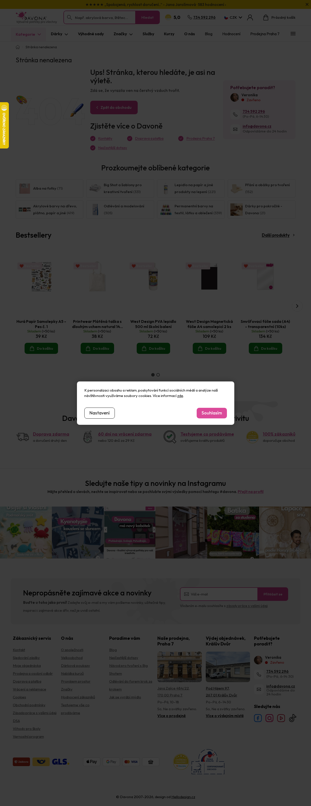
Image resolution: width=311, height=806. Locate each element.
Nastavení (99, 413)
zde (180, 395)
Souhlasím (212, 413)
